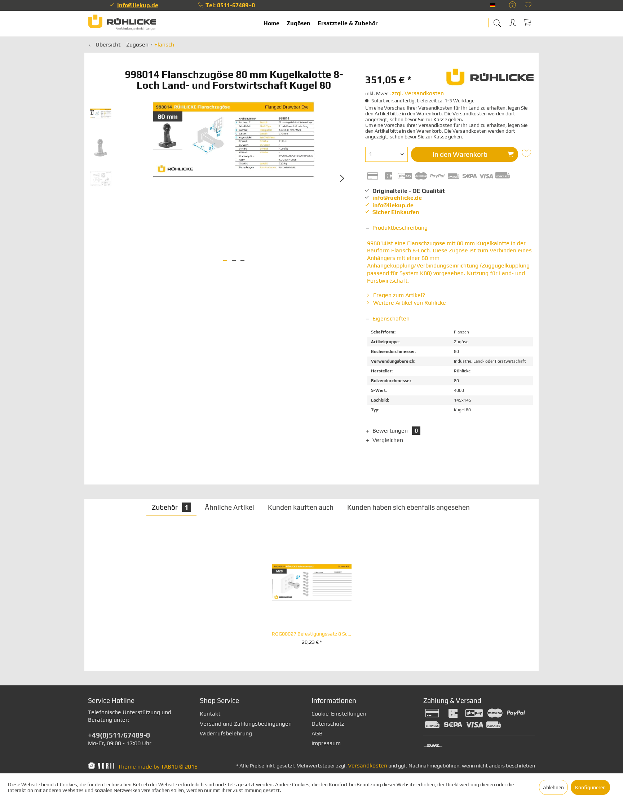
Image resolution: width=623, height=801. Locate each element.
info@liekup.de (137, 5)
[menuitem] (509, 5)
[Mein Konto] (513, 21)
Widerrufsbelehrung (226, 733)
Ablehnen (553, 787)
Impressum (326, 743)
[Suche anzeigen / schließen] (497, 20)
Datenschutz (328, 723)
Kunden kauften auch (300, 507)
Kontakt (210, 713)
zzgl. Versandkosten (418, 93)
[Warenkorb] (528, 22)
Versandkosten (367, 765)
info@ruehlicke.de (397, 197)
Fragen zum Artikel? (398, 295)
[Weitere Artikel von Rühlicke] (490, 79)
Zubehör (170, 507)
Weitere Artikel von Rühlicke (409, 302)
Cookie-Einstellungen (339, 713)
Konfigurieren (590, 787)
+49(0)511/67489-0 (119, 735)
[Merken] (527, 153)
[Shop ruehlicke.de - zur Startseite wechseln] (122, 23)
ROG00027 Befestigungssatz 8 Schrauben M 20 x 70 (312, 634)
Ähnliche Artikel (229, 507)
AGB (317, 733)
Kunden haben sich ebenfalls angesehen (408, 507)
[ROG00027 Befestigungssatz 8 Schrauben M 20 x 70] (312, 582)
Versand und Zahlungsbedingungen (246, 723)
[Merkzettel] (528, 5)
